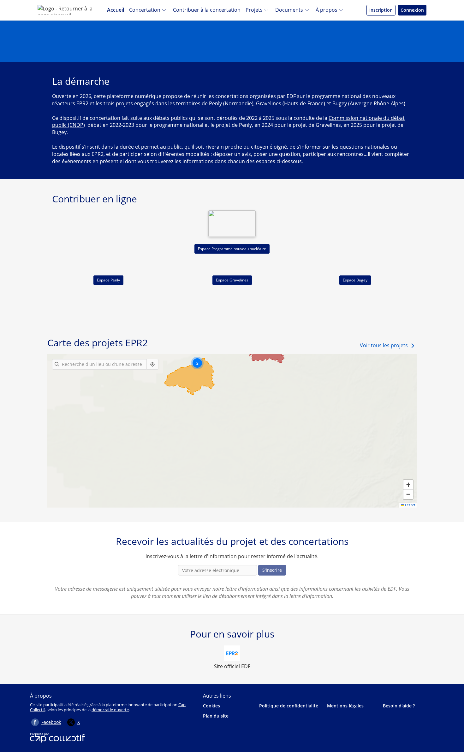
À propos (326, 9)
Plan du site (216, 716)
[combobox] (99, 364)
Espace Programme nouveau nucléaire (232, 248)
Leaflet (318, 504)
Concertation (144, 9)
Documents (289, 9)
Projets (254, 9)
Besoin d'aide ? (399, 706)
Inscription (381, 10)
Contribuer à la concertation (207, 9)
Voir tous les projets (384, 345)
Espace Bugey (355, 280)
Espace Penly (108, 280)
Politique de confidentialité (288, 706)
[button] (197, 363)
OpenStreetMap (403, 504)
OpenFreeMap (337, 504)
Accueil (115, 9)
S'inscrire (272, 570)
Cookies (211, 706)
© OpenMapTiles (361, 504)
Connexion (412, 10)
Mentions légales (345, 706)
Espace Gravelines (232, 280)
